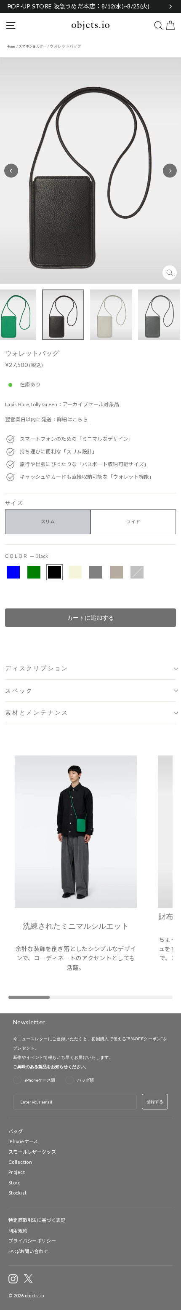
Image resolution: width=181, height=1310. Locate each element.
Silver (137, 572)
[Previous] (11, 171)
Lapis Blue (13, 572)
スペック (19, 690)
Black (54, 572)
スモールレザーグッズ (32, 1152)
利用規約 (17, 1230)
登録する (154, 1101)
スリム (48, 521)
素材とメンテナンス (37, 712)
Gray (95, 572)
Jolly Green (33, 572)
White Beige (75, 572)
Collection (20, 1162)
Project (16, 1172)
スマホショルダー (32, 46)
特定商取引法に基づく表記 (37, 1220)
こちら (80, 419)
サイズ (14, 503)
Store (14, 1182)
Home (10, 46)
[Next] (170, 171)
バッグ (15, 1131)
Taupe (116, 572)
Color (26, 556)
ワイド (133, 521)
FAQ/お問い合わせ (28, 1251)
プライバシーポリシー (32, 1240)
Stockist (17, 1192)
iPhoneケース (23, 1141)
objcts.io (34, 1295)
